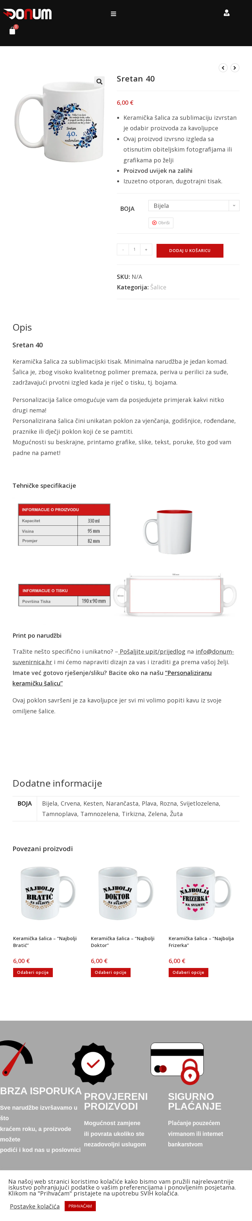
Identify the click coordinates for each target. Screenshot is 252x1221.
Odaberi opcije (33, 972)
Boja (127, 208)
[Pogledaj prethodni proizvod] (223, 67)
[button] (113, 14)
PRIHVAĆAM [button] (80, 1206)
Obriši (164, 223)
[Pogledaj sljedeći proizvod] (235, 67)
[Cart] (9, 32)
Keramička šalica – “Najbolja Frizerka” (201, 941)
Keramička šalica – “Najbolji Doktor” (123, 941)
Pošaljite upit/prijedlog (152, 651)
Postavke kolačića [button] (35, 1206)
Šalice (158, 287)
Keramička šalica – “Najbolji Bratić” (45, 941)
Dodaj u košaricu (190, 250)
